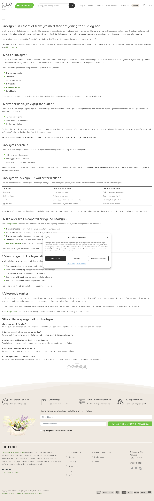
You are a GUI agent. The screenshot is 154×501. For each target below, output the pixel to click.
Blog (81, 6)
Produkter (123, 6)
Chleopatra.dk (11, 47)
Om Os (98, 6)
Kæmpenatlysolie (13, 243)
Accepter (55, 258)
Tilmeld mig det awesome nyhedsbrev (130, 424)
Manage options (98, 258)
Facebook (7, 472)
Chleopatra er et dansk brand (13, 452)
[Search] (72, 5)
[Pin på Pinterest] (81, 367)
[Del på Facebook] (69, 367)
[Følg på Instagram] (136, 469)
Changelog (38, 493)
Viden (90, 6)
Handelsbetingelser (8, 493)
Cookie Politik (71, 264)
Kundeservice (111, 6)
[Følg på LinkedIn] (140, 469)
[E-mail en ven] (77, 367)
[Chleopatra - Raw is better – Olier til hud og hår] (7, 5)
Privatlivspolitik (81, 264)
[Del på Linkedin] (85, 367)
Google (16, 472)
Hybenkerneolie (13, 87)
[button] (107, 237)
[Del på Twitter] (73, 367)
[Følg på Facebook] (132, 469)
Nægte (77, 258)
